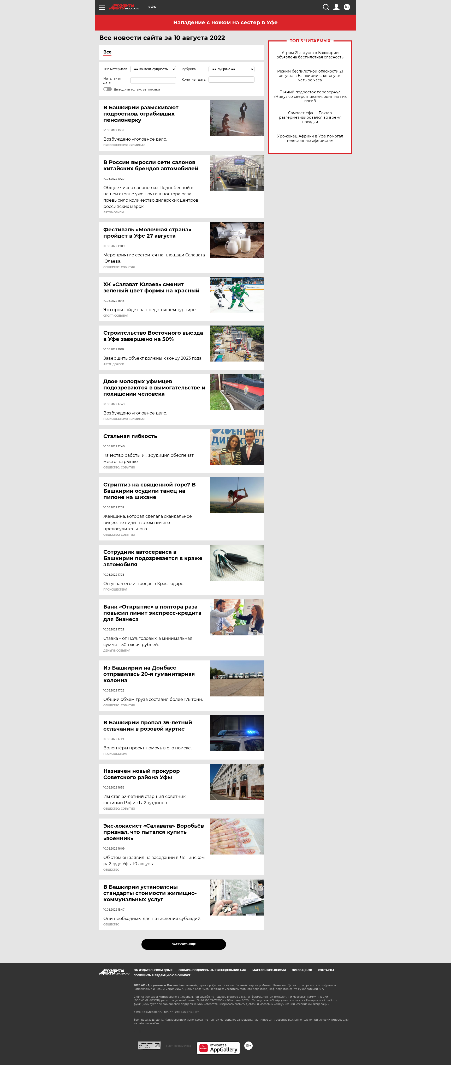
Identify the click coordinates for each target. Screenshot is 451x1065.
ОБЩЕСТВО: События (119, 267)
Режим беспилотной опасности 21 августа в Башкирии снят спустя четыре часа (310, 75)
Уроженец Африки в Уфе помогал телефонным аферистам (310, 138)
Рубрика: (189, 69)
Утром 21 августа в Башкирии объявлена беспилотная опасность (310, 55)
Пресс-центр (302, 970)
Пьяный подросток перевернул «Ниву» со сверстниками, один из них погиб (310, 96)
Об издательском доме (153, 970)
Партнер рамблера (178, 1045)
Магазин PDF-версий (269, 970)
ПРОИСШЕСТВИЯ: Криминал (124, 145)
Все (107, 52)
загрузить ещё (184, 944)
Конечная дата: (194, 79)
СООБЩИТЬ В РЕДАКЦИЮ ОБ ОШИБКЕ (162, 975)
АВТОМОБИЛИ (113, 212)
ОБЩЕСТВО (111, 870)
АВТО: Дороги (113, 364)
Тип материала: (115, 69)
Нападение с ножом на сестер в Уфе (225, 22)
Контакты (326, 970)
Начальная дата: (112, 80)
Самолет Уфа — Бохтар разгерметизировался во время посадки (310, 117)
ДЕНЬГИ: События (116, 650)
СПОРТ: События (115, 316)
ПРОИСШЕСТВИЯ (115, 589)
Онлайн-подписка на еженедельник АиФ (212, 970)
